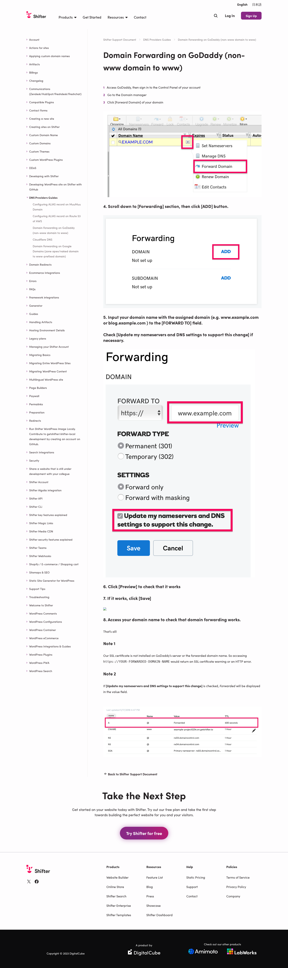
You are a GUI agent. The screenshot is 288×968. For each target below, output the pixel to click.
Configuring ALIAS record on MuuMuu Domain (57, 206)
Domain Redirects (40, 264)
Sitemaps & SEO (39, 572)
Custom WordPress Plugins (46, 160)
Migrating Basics (39, 355)
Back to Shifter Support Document (132, 774)
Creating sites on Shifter (44, 127)
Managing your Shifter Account (49, 347)
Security (34, 460)
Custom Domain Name (43, 135)
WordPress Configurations (45, 622)
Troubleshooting (39, 597)
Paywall (34, 396)
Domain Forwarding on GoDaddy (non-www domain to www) (54, 230)
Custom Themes (39, 151)
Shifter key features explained (48, 515)
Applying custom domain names (49, 56)
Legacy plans (37, 338)
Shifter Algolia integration (45, 490)
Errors (32, 281)
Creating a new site (41, 118)
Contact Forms (38, 110)
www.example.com (240, 317)
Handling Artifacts (40, 322)
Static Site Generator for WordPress (51, 580)
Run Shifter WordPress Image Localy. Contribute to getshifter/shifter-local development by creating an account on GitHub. (54, 436)
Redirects (35, 420)
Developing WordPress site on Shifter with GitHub (55, 186)
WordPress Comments (43, 613)
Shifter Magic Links (41, 523)
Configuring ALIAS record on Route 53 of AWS (57, 218)
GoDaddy (124, 87)
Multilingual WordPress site (46, 379)
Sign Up (251, 15)
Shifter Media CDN (41, 531)
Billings (33, 72)
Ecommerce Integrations (44, 273)
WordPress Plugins (40, 654)
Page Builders (38, 388)
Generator (35, 305)
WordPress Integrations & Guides (50, 646)
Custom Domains (40, 143)
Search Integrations (41, 452)
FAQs (32, 289)
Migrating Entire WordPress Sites (50, 363)
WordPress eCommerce (44, 638)
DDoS (32, 168)
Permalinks (36, 404)
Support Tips (37, 589)
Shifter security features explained (50, 539)
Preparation (36, 412)
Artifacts (34, 64)
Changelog (36, 81)
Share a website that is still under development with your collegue (50, 471)
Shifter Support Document (119, 39)
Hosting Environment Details (47, 330)
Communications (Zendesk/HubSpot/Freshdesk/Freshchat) (55, 91)
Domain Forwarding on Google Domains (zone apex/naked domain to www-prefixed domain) (56, 251)
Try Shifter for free (144, 833)
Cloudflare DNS (42, 239)
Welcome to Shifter (41, 605)
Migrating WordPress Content (48, 371)
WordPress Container (42, 630)
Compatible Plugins (41, 102)
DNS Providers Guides (157, 39)
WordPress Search (40, 671)
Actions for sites (39, 48)
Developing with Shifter (44, 176)
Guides (33, 314)
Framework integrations (44, 297)
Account (34, 39)
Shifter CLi (35, 507)
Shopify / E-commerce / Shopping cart (54, 564)
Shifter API (36, 498)
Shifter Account (38, 482)
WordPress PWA (39, 663)
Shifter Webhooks (40, 556)
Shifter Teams (37, 548)
